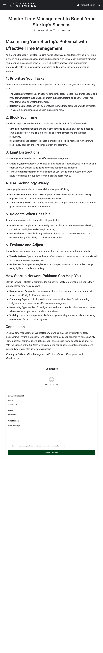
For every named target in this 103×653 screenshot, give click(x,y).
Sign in (83, 5)
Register (91, 5)
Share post (65, 30)
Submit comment (51, 452)
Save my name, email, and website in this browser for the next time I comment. (38, 446)
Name (10, 400)
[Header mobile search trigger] (98, 5)
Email (10, 411)
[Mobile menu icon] (4, 5)
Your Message (14, 421)
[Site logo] (24, 5)
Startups (40, 30)
